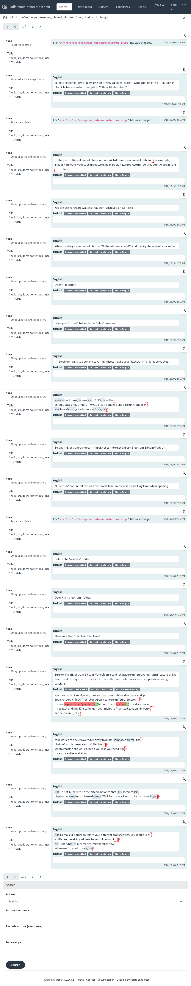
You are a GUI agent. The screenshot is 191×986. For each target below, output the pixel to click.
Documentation (106, 980)
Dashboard (85, 7)
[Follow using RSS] (184, 17)
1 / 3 (23, 26)
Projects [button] (102, 7)
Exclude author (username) (24, 926)
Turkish (89, 17)
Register (159, 5)
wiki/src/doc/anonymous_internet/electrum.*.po (49, 17)
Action (10, 894)
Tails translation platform (29, 6)
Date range (13, 942)
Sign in (174, 7)
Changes (103, 17)
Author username (17, 910)
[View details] (184, 35)
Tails (11, 17)
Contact (90, 980)
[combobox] (64, 6)
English (57, 77)
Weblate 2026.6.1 (65, 980)
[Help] (184, 4)
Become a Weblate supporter (133, 980)
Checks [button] (142, 7)
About (80, 980)
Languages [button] (123, 7)
